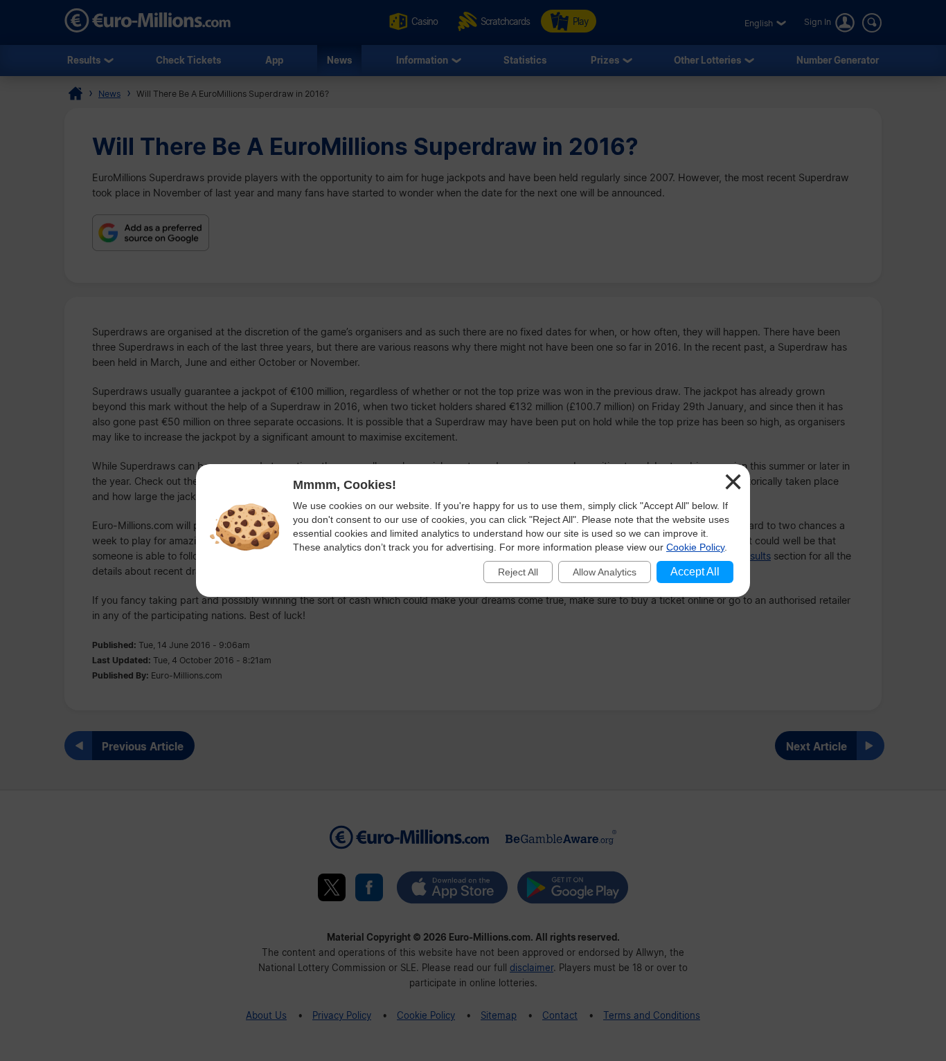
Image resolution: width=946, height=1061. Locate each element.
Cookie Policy (695, 547)
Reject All (518, 572)
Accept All (695, 572)
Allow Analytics (604, 572)
